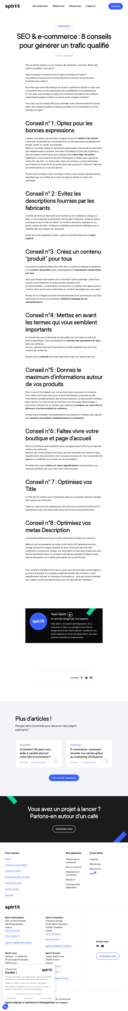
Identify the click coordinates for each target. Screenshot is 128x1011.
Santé (8, 859)
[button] (5, 1007)
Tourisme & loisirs (13, 883)
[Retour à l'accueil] (12, 6)
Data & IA (70, 880)
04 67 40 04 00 (12, 931)
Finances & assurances (16, 865)
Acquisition (25, 745)
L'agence (90, 6)
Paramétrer (28, 998)
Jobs (92, 873)
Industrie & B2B (12, 871)
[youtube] (102, 946)
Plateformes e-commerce (73, 861)
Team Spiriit (68, 56)
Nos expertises (40, 6)
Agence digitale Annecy (57, 978)
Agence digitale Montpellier (18, 943)
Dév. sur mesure (73, 867)
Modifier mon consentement (59, 999)
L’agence (94, 859)
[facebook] (81, 677)
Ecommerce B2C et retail (17, 877)
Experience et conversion (72, 873)
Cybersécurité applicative (73, 886)
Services (9, 895)
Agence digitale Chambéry (59, 946)
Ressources (75, 6)
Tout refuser (11, 998)
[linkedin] (91, 677)
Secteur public (12, 889)
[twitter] (86, 677)
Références (58, 6)
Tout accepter (46, 998)
